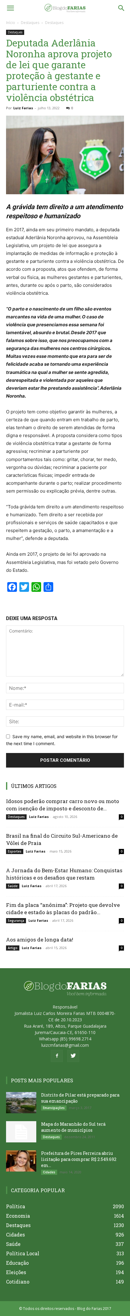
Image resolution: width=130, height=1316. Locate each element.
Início (10, 22)
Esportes (14, 851)
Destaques (30, 22)
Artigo (13, 948)
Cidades (49, 1172)
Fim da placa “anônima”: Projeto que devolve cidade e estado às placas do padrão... (63, 908)
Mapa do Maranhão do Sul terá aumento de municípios (73, 1127)
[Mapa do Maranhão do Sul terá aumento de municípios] (21, 1131)
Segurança (16, 920)
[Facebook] (57, 1056)
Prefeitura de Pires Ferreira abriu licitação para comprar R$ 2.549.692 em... (78, 1159)
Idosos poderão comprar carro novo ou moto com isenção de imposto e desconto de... (62, 805)
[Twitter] (73, 1056)
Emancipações (54, 1108)
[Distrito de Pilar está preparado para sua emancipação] (21, 1102)
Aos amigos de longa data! (39, 939)
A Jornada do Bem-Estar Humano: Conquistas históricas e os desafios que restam (64, 874)
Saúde (13, 886)
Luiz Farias (23, 108)
